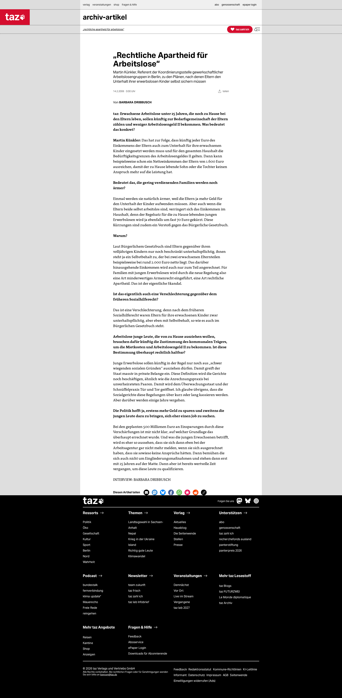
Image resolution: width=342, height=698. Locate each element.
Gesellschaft (91, 533)
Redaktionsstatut (200, 669)
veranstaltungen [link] (101, 4)
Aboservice (135, 642)
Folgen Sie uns (226, 501)
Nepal (132, 533)
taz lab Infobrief (138, 602)
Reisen (87, 637)
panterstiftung (228, 545)
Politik (87, 522)
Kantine (88, 643)
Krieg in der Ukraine (141, 539)
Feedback (134, 636)
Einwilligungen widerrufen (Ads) (194, 681)
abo (221, 522)
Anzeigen (89, 654)
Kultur (87, 539)
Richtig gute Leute (140, 550)
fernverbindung (93, 591)
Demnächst (181, 585)
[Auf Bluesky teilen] (163, 492)
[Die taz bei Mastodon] (239, 502)
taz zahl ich (226, 533)
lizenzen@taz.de (108, 674)
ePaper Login (137, 648)
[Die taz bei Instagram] (256, 502)
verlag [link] (86, 4)
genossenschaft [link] (231, 4)
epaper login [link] (249, 4)
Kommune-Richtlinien (227, 669)
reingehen (89, 613)
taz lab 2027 (182, 608)
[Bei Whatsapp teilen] (179, 492)
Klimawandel (136, 556)
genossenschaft (229, 528)
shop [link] (116, 4)
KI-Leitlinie (250, 669)
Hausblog (180, 528)
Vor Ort (178, 591)
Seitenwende (238, 675)
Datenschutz (197, 675)
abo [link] (217, 4)
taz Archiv (225, 603)
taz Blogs (225, 586)
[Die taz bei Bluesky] (248, 502)
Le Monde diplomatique (235, 597)
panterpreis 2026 (230, 550)
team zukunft (136, 585)
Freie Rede (90, 608)
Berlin (86, 550)
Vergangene (182, 602)
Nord (86, 556)
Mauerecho (90, 602)
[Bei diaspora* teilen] (187, 492)
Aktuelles (180, 522)
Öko (85, 528)
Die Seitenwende (185, 533)
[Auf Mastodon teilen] (154, 492)
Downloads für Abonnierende (147, 653)
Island (132, 545)
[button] (257, 29)
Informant (180, 675)
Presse (178, 545)
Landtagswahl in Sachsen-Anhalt (145, 525)
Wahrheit (89, 562)
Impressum (214, 675)
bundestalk (90, 585)
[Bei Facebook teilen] (171, 492)
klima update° (92, 596)
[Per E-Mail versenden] (146, 492)
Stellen (178, 539)
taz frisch (134, 591)
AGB (226, 675)
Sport (86, 545)
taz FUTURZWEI (229, 591)
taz (93, 501)
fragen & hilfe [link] (129, 4)
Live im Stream (183, 596)
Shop (86, 649)
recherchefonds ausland (235, 539)
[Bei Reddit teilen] (195, 492)
